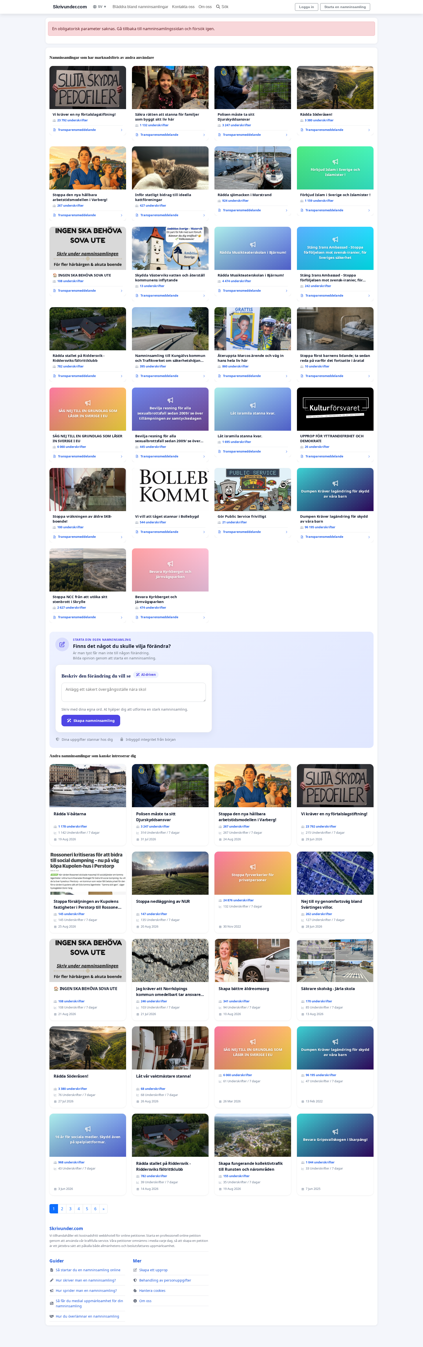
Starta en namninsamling (345, 7)
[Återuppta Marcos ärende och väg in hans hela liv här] (252, 344)
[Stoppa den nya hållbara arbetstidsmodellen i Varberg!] (87, 183)
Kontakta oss (183, 7)
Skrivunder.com (70, 6)
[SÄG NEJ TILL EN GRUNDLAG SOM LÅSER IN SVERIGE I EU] (87, 425)
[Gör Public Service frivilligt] (252, 503)
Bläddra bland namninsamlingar (140, 7)
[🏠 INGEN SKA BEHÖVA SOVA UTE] (87, 261)
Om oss (205, 7)
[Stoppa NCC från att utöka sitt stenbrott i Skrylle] (87, 585)
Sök (225, 7)
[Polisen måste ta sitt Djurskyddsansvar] (252, 103)
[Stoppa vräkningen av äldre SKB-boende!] (87, 505)
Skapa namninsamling (94, 720)
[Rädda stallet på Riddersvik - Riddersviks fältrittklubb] (87, 344)
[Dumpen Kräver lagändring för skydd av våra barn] (335, 505)
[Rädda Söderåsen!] (335, 101)
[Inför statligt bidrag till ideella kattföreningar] (170, 183)
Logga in (306, 7)
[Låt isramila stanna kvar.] (252, 422)
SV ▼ (102, 7)
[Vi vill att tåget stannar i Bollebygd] (170, 503)
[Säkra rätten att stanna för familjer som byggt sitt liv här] (170, 103)
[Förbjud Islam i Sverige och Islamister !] (335, 181)
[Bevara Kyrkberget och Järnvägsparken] (170, 585)
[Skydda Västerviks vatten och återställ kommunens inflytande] (170, 264)
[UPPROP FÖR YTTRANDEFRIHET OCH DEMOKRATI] (335, 425)
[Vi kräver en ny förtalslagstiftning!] (87, 101)
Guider (56, 1261)
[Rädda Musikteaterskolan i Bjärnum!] (252, 261)
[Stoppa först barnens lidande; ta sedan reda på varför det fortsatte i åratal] (335, 344)
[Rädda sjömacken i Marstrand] (252, 181)
